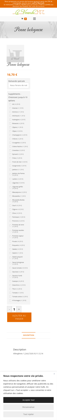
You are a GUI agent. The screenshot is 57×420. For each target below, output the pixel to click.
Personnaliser (28, 407)
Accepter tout (28, 400)
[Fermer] (54, 373)
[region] (28, 395)
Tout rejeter (28, 414)
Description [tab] (28, 335)
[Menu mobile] (34, 18)
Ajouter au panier (19, 317)
